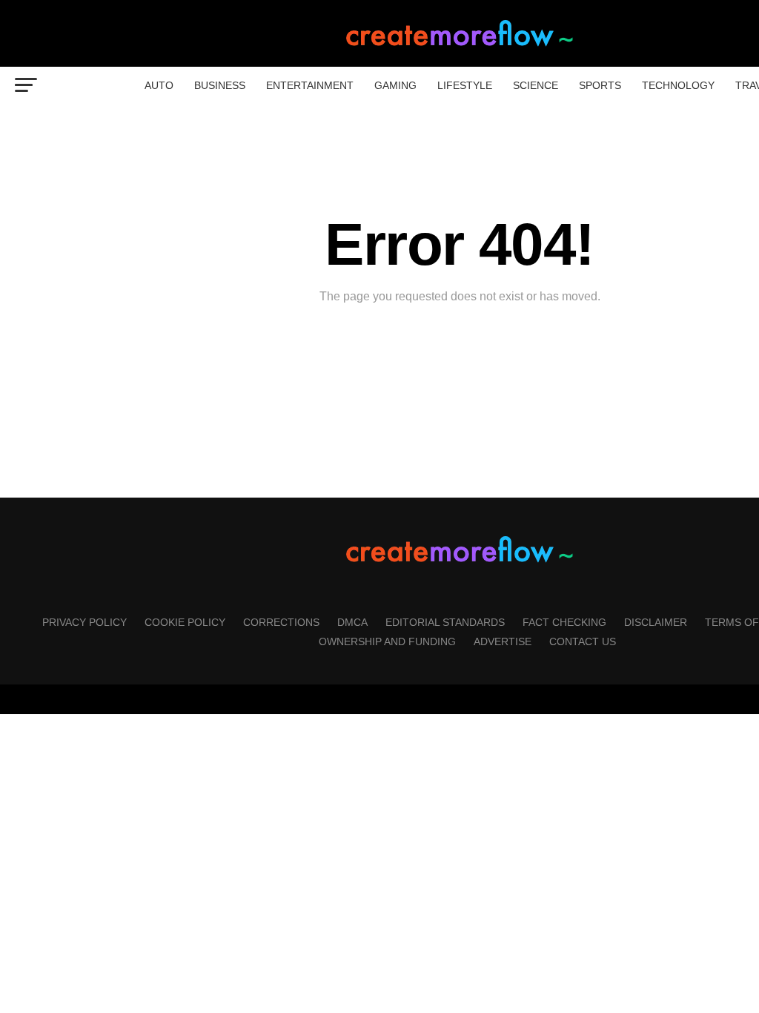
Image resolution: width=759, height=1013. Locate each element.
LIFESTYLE (464, 85)
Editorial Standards (445, 622)
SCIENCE (535, 85)
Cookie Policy (185, 622)
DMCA (352, 622)
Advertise (502, 641)
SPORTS (600, 85)
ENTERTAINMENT (310, 85)
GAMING (395, 85)
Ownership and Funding (387, 641)
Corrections (281, 622)
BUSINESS (219, 85)
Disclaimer (655, 622)
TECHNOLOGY (678, 85)
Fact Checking (564, 622)
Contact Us (582, 641)
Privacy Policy (84, 622)
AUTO (159, 85)
